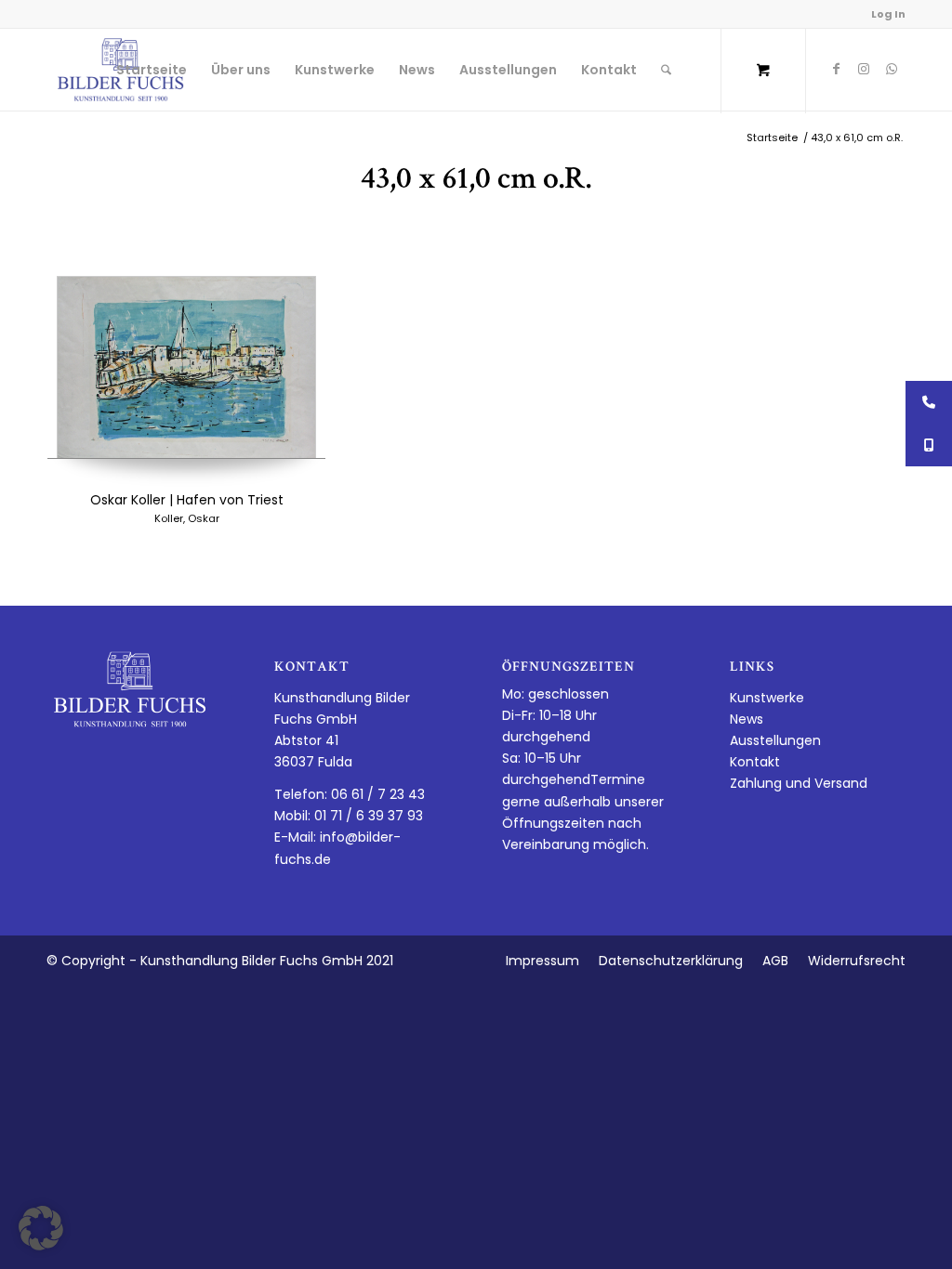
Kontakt (755, 761)
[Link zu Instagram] (864, 69)
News (746, 719)
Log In (888, 14)
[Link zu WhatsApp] (892, 69)
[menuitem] (151, 70)
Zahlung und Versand (798, 783)
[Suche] (666, 70)
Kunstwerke (767, 697)
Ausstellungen (775, 740)
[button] (41, 1228)
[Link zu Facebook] (836, 69)
